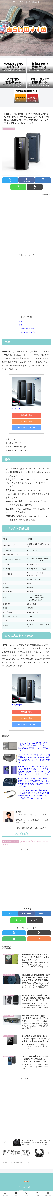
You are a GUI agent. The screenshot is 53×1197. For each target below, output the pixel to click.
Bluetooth (26, 842)
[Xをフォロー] (16, 833)
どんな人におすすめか (27, 332)
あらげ (18, 811)
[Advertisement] (26, 223)
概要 (20, 322)
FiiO (6, 844)
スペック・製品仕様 (26, 329)
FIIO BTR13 (17, 408)
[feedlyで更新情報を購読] (24, 833)
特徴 (20, 325)
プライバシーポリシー (26, 1187)
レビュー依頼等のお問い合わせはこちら (30, 828)
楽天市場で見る (26, 415)
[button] (35, 187)
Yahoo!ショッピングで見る (27, 427)
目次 (23, 317)
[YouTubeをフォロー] (20, 833)
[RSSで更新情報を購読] (27, 833)
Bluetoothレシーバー (11, 842)
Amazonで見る (26, 421)
